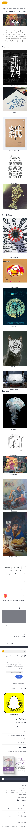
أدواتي (24, 731)
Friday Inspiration (14, 8)
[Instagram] (16, 823)
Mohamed (14, 511)
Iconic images (14, 389)
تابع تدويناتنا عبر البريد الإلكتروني (15, 655)
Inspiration (22, 8)
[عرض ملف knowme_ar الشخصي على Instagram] (19, 723)
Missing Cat (14, 366)
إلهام (4, 8)
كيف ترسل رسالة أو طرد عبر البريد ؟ (17, 742)
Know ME (24, 3)
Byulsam (14, 112)
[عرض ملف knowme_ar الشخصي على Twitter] (22, 723)
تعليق (6, 625)
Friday (6, 8)
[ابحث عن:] (14, 651)
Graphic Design (14, 257)
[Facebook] (25, 823)
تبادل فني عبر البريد (21, 739)
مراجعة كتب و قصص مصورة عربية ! (17, 735)
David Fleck (14, 429)
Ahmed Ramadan (14, 209)
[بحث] (3, 651)
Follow (19, 676)
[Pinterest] (19, 823)
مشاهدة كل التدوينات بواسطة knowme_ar (13, 600)
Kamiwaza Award (14, 150)
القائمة (4, 3)
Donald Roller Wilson (14, 556)
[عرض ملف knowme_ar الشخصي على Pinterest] (16, 723)
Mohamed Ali (14, 474)
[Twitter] (22, 823)
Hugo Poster (14, 326)
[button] (14, 703)
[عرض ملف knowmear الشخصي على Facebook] (25, 723)
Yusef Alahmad (14, 287)
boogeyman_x (14, 455)
